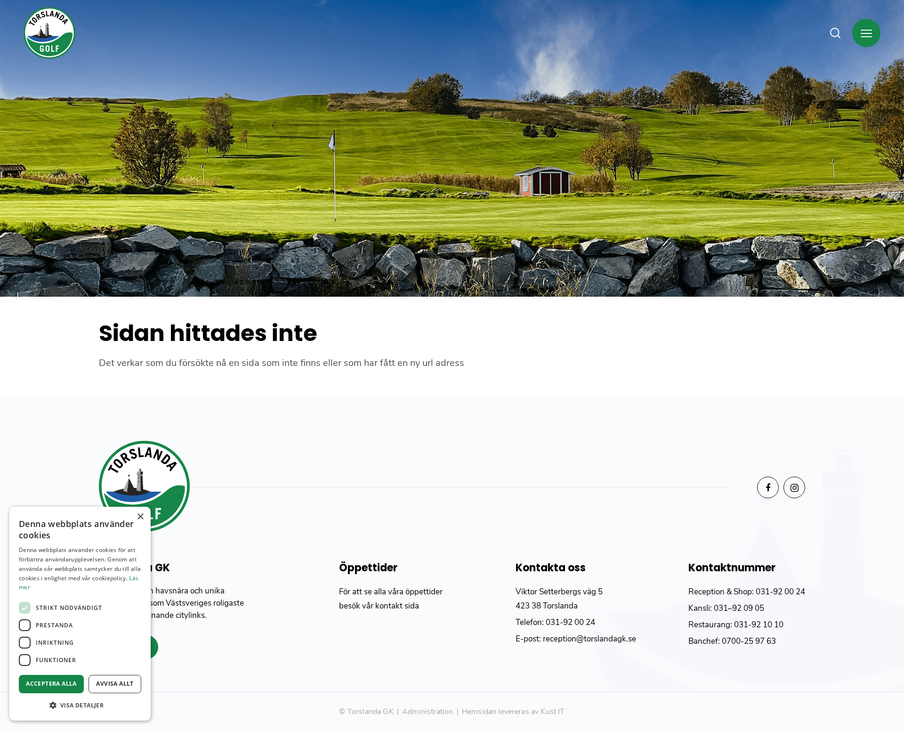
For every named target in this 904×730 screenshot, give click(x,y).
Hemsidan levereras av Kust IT (513, 711)
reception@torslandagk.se (588, 638)
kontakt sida (397, 605)
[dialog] (80, 614)
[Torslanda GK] (49, 33)
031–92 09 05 (739, 608)
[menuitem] (841, 33)
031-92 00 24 (570, 622)
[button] (80, 705)
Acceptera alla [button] (51, 684)
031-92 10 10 (758, 624)
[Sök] (835, 33)
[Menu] (866, 33)
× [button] (140, 516)
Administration (427, 711)
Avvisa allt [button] (114, 684)
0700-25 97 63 (749, 641)
